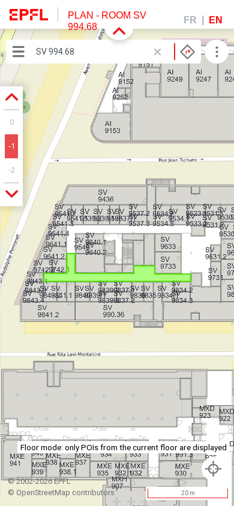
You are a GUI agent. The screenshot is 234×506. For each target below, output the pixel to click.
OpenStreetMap (43, 492)
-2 (11, 169)
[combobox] (115, 52)
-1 (11, 145)
